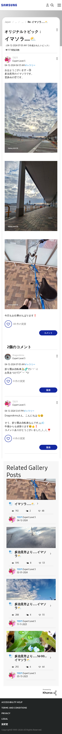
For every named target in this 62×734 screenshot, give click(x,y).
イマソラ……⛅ (25, 504)
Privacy (6, 713)
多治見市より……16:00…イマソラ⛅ (31, 658)
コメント (48, 333)
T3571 (19, 517)
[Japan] (9, 4)
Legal (5, 719)
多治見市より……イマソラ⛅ (30, 554)
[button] (52, 58)
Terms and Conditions (14, 708)
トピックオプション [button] (51, 29)
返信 (48, 390)
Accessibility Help (12, 702)
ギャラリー (30, 65)
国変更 (5, 724)
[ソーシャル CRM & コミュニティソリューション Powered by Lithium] (49, 691)
